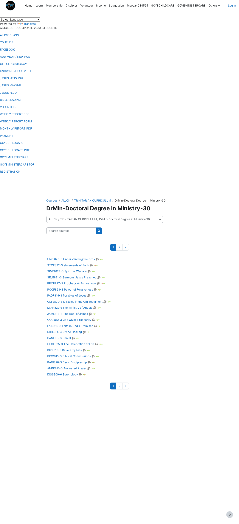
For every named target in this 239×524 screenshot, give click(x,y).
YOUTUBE (6, 42)
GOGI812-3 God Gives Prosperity (69, 320)
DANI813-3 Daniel (59, 338)
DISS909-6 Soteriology (62, 374)
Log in (232, 5)
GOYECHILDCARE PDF (15, 150)
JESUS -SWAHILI (11, 85)
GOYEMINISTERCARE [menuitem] (191, 5)
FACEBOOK (7, 49)
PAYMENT (6, 136)
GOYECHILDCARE (11, 143)
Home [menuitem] (28, 5)
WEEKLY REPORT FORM (16, 121)
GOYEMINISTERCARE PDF (17, 164)
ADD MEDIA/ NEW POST (16, 56)
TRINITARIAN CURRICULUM (92, 200)
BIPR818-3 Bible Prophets (64, 350)
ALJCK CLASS (9, 35)
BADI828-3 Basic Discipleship (67, 362)
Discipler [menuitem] (71, 5)
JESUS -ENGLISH (11, 78)
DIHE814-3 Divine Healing (64, 332)
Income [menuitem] (101, 5)
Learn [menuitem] (39, 5)
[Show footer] (229, 514)
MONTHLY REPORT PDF (16, 128)
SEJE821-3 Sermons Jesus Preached (72, 277)
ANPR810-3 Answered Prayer (66, 368)
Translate (30, 24)
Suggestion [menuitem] (116, 5)
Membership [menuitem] (54, 5)
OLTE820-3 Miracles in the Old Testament (75, 301)
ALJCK (65, 200)
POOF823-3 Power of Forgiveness (70, 289)
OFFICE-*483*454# (13, 64)
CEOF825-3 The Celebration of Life (70, 344)
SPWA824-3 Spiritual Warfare (67, 271)
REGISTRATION (10, 171)
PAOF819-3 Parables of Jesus (66, 295)
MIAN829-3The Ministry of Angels (69, 307)
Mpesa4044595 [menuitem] (137, 5)
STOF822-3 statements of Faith (68, 265)
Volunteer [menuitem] (86, 5)
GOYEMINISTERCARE (14, 157)
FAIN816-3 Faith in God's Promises (70, 326)
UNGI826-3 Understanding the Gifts (71, 259)
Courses (52, 200)
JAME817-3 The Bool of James (67, 314)
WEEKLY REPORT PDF (14, 114)
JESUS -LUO (8, 92)
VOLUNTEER (8, 107)
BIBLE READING (10, 100)
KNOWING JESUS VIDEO (16, 71)
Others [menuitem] (213, 5)
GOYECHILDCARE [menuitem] (162, 5)
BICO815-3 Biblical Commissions (69, 356)
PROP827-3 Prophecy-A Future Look (71, 283)
